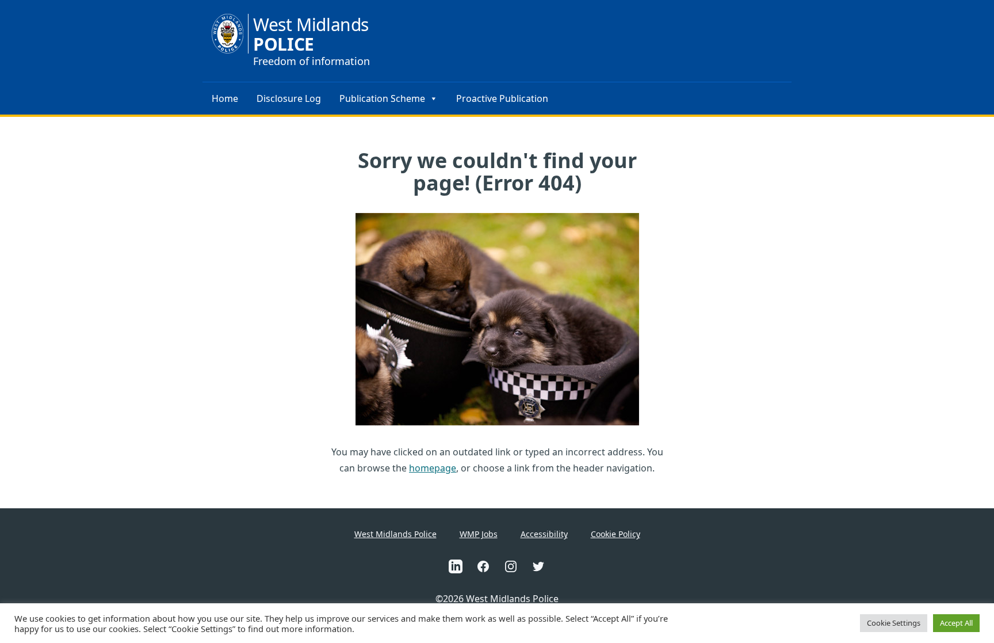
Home (225, 98)
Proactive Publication (502, 98)
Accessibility (544, 533)
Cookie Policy (615, 533)
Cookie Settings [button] (893, 623)
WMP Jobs (479, 533)
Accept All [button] (956, 623)
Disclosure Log (289, 98)
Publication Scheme (382, 98)
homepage (432, 468)
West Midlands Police (395, 533)
